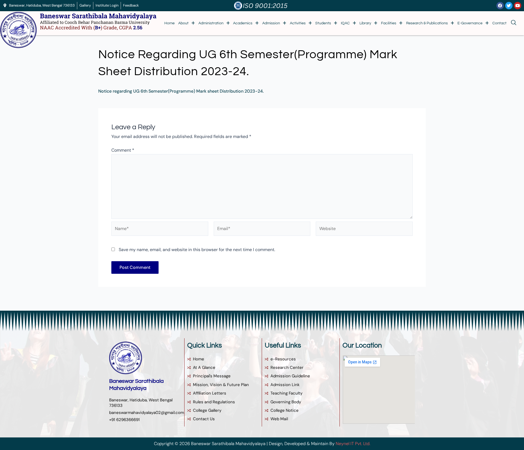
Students (323, 23)
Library (365, 23)
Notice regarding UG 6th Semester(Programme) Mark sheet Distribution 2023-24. (181, 91)
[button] (187, 23)
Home (169, 23)
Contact (499, 23)
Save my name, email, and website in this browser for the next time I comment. (197, 249)
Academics (242, 23)
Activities (298, 23)
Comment (122, 150)
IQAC (345, 23)
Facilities (388, 23)
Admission (271, 23)
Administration (211, 23)
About (183, 23)
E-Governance (470, 23)
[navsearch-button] (512, 23)
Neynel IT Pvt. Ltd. (353, 443)
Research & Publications (427, 23)
